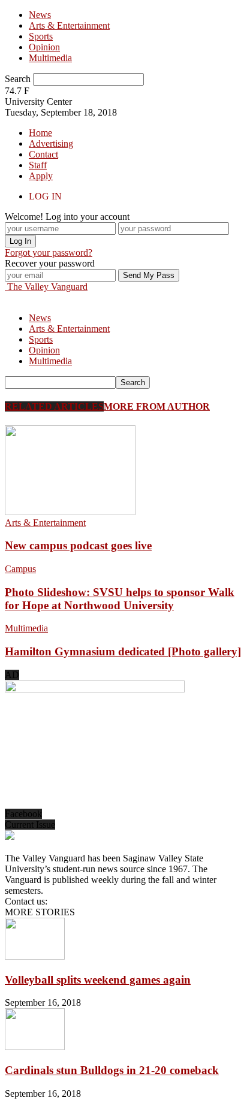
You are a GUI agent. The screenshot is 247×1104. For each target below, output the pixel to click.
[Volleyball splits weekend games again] (35, 956)
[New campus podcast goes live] (70, 512)
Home (40, 133)
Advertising (51, 143)
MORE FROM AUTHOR (157, 406)
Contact (43, 154)
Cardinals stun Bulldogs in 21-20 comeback (112, 1070)
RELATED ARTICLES (54, 406)
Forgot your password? (48, 252)
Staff (38, 165)
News (40, 15)
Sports (41, 36)
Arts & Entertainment (69, 25)
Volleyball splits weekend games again (98, 979)
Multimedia (50, 58)
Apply (41, 176)
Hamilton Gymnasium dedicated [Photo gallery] (123, 651)
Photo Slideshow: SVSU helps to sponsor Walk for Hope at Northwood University (119, 599)
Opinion (44, 47)
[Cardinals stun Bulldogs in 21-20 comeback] (35, 1047)
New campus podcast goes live (78, 545)
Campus (20, 569)
